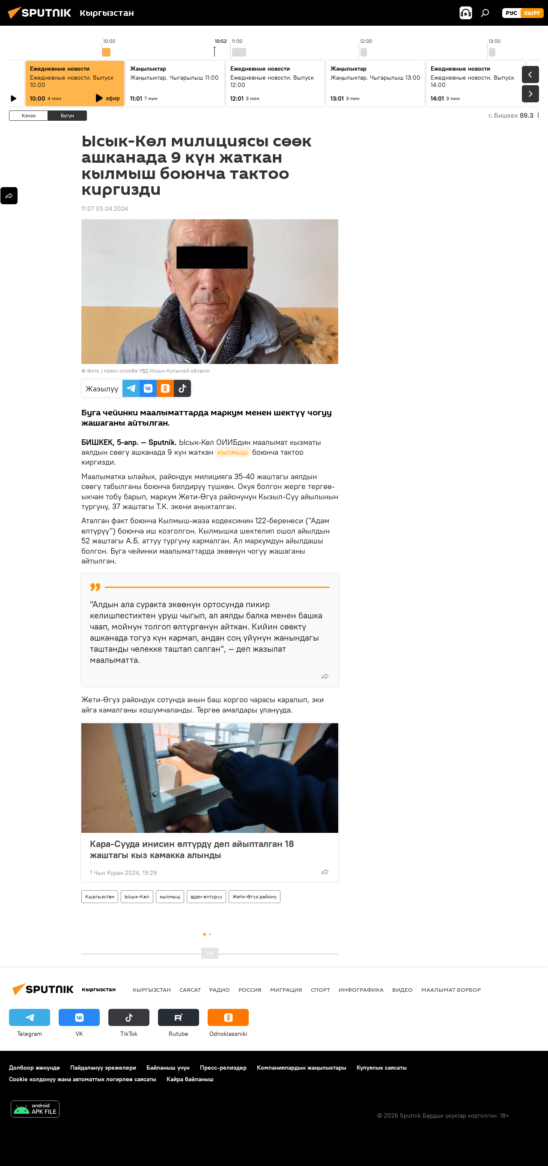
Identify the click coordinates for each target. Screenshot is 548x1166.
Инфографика (361, 989)
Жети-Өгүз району (254, 896)
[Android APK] (35, 1110)
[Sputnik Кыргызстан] (42, 20)
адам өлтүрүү (206, 896)
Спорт (320, 989)
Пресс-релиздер (223, 1067)
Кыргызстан (99, 896)
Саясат (190, 989)
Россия (250, 989)
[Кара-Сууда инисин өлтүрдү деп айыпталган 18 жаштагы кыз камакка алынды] (209, 778)
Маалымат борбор (451, 989)
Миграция (286, 989)
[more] (325, 676)
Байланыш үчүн (168, 1067)
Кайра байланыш (190, 1079)
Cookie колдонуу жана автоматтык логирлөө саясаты (82, 1079)
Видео (402, 989)
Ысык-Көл (137, 896)
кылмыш (232, 452)
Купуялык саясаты (382, 1067)
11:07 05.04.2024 (104, 208)
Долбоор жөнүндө (34, 1067)
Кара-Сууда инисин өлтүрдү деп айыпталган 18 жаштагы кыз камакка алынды (192, 849)
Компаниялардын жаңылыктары (301, 1067)
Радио (219, 989)
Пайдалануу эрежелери (103, 1067)
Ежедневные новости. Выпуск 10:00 (71, 81)
